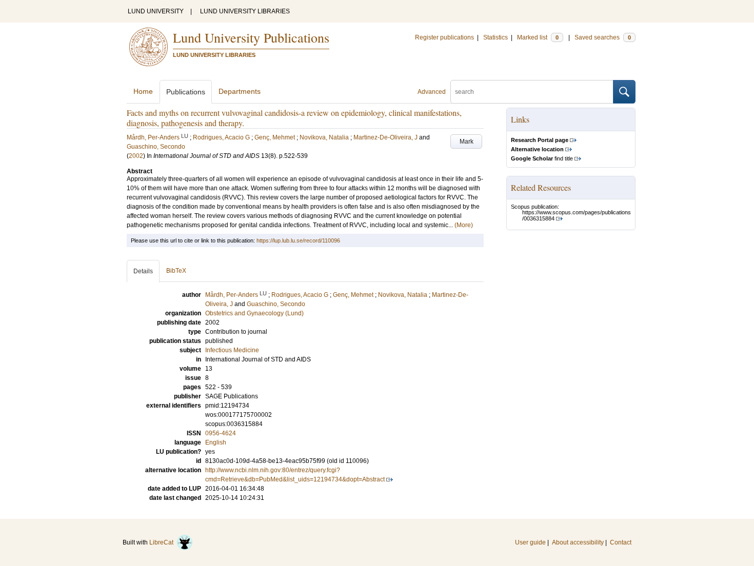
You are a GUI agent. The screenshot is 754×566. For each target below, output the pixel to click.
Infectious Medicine (232, 350)
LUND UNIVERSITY (156, 11)
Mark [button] (466, 141)
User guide (530, 542)
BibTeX (176, 270)
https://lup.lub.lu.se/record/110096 (298, 240)
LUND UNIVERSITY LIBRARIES (245, 11)
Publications (185, 92)
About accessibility (578, 542)
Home (143, 91)
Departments (240, 91)
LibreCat (162, 542)
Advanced (432, 91)
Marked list (538, 37)
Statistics (495, 37)
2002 (136, 155)
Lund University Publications (251, 37)
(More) (463, 225)
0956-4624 (220, 433)
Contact (620, 542)
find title (542, 158)
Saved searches (602, 37)
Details (143, 271)
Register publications (444, 37)
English (215, 442)
